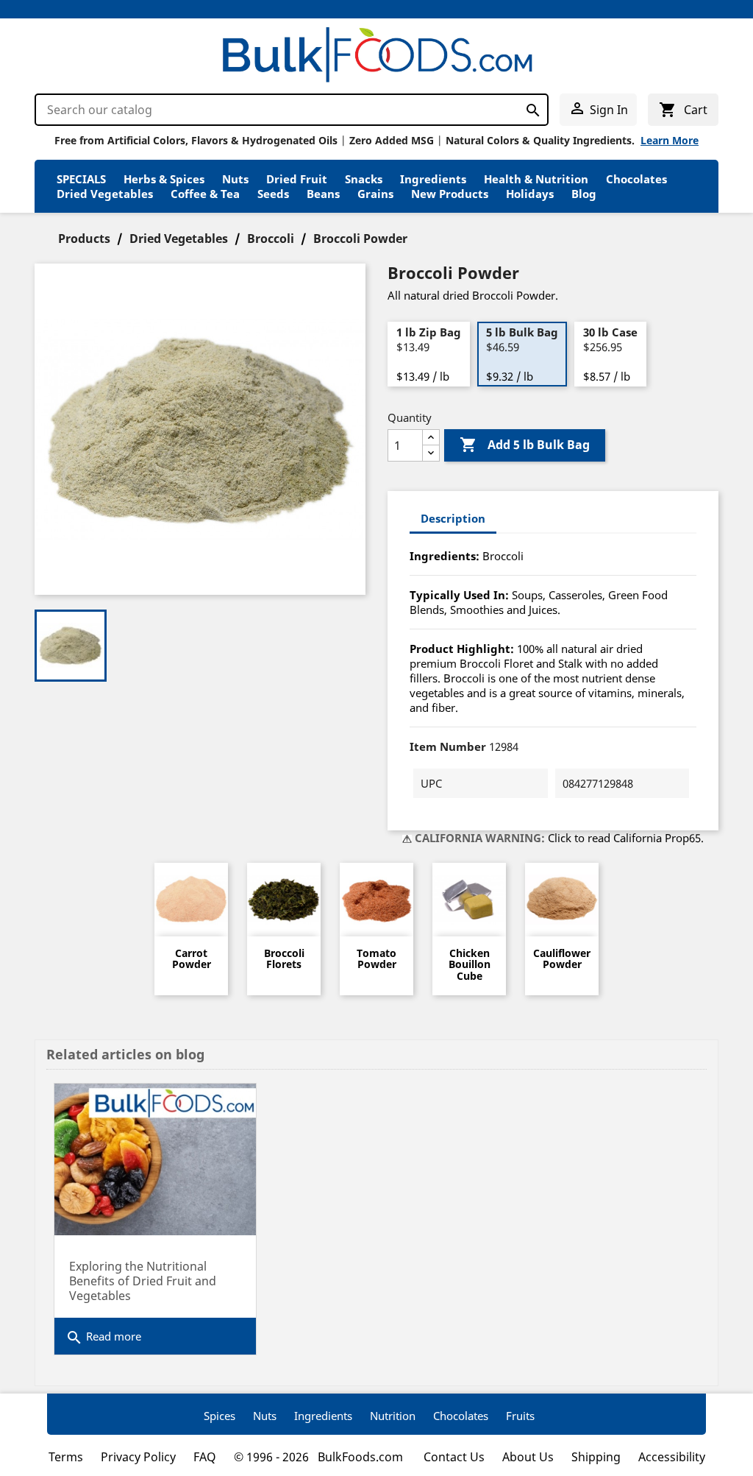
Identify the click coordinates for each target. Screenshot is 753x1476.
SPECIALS (81, 179)
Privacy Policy (138, 1457)
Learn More (669, 140)
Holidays (530, 193)
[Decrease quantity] (431, 453)
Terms (66, 1457)
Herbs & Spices (164, 179)
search (529, 107)
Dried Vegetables (105, 193)
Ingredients (433, 179)
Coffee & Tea (205, 193)
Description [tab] (453, 518)
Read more (103, 1337)
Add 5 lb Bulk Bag (525, 444)
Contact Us (454, 1457)
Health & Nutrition (536, 179)
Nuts (235, 179)
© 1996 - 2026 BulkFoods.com (320, 1457)
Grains (375, 193)
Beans (323, 193)
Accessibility (671, 1457)
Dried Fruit (296, 179)
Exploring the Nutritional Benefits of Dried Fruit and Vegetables (142, 1281)
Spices (219, 1415)
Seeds (273, 193)
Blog (583, 193)
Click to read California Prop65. (626, 837)
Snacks (363, 179)
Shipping (596, 1457)
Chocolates (636, 179)
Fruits (520, 1415)
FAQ (204, 1457)
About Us (528, 1457)
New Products (449, 193)
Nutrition (392, 1415)
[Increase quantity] (431, 437)
